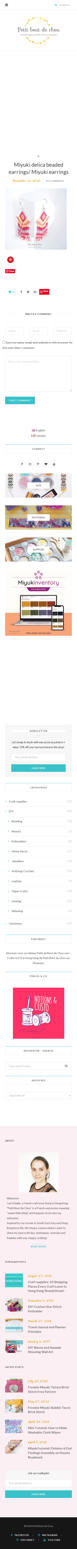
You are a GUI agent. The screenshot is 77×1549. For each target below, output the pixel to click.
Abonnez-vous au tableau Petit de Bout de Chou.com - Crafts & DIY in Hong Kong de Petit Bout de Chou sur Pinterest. (38, 958)
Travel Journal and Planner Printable (47, 1329)
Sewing (16, 901)
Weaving (17, 911)
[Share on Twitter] (28, 292)
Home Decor (20, 851)
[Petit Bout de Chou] (38, 30)
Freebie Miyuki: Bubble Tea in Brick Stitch (49, 1410)
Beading (17, 821)
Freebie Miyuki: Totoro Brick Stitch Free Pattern (48, 1389)
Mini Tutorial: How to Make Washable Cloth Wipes (47, 1430)
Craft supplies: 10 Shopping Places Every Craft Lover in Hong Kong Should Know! (48, 1286)
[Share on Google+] (35, 292)
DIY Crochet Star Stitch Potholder (45, 1309)
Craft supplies (18, 801)
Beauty (16, 831)
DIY (11, 811)
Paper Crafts (20, 891)
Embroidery (19, 841)
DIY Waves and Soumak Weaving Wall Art (44, 1350)
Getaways (15, 923)
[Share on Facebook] (21, 292)
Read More (39, 1246)
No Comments (55, 181)
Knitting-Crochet (23, 871)
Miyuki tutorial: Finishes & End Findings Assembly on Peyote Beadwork (50, 1452)
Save (45, 290)
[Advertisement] (38, 102)
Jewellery (18, 861)
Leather (17, 881)
